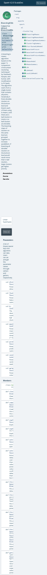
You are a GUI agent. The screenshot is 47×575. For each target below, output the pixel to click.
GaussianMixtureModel (35, 52)
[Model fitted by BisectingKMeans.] (25, 38)
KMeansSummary (31, 64)
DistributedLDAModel (34, 46)
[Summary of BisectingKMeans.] (25, 41)
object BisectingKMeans (8, 29)
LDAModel (29, 70)
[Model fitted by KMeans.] (25, 62)
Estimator (6, 40)
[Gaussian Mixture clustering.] (25, 50)
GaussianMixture (32, 49)
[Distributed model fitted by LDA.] (25, 47)
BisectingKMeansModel (35, 37)
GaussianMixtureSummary (35, 55)
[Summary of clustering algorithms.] (25, 44)
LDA (27, 67)
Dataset (12, 484)
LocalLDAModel (31, 73)
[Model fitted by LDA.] (25, 71)
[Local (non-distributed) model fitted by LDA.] (25, 74)
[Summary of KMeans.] (25, 65)
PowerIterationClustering (32, 78)
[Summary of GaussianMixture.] (25, 56)
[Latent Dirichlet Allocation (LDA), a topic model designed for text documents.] (25, 68)
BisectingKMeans (32, 34)
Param (11, 284)
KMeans (28, 58)
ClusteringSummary (33, 43)
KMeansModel (31, 61)
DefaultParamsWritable (12, 49)
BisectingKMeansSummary (35, 40)
